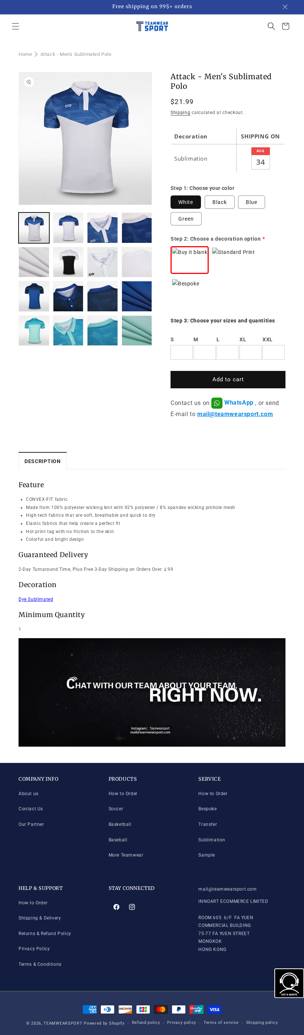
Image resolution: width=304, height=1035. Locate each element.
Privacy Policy (34, 948)
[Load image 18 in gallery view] (102, 330)
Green (186, 219)
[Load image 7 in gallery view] (68, 262)
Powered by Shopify (104, 1023)
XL (242, 339)
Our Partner (31, 824)
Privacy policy (181, 1022)
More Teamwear (126, 855)
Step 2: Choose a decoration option (216, 239)
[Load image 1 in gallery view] (34, 227)
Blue (251, 202)
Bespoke (207, 808)
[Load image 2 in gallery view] (68, 227)
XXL (267, 339)
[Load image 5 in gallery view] (34, 262)
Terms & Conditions (40, 964)
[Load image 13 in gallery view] (102, 296)
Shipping (181, 112)
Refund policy (146, 1022)
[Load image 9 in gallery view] (137, 262)
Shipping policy (262, 1022)
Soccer (116, 808)
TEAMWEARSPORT (62, 1023)
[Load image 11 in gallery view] (34, 296)
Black (219, 202)
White (185, 202)
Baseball (118, 840)
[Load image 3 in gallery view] (102, 227)
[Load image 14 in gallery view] (137, 296)
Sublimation (211, 840)
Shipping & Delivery (40, 918)
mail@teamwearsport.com (235, 414)
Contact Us (31, 808)
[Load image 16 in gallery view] (34, 330)
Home (25, 54)
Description (42, 461)
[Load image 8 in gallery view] (102, 262)
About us (29, 793)
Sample (206, 855)
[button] (15, 26)
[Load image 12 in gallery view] (68, 296)
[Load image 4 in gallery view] (137, 227)
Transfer (207, 824)
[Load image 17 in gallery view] (68, 330)
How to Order (123, 793)
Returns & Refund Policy (45, 933)
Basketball (120, 824)
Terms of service (221, 1022)
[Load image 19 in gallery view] (137, 330)
